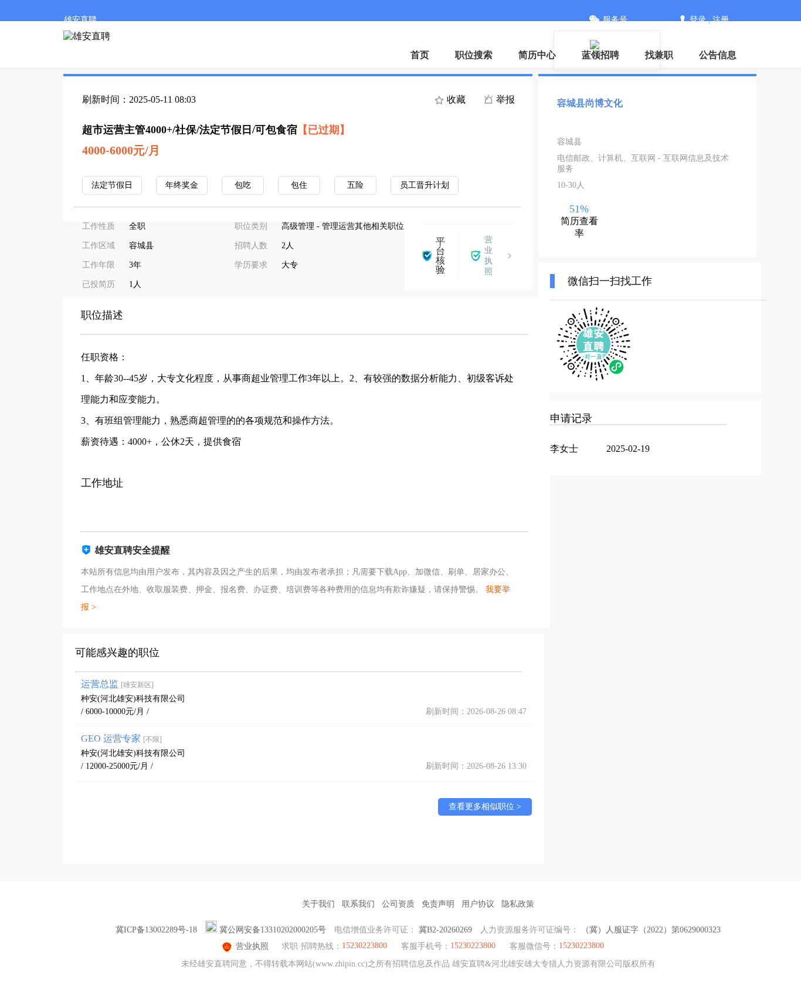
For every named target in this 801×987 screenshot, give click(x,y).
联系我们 (358, 904)
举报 (504, 99)
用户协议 (477, 904)
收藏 (455, 99)
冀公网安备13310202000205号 (272, 929)
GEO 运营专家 (121, 738)
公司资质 (398, 904)
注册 (720, 19)
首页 (419, 55)
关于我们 (318, 904)
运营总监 (117, 684)
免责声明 (438, 904)
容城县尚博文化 (590, 103)
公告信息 (717, 55)
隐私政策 (517, 904)
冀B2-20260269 (445, 929)
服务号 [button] (615, 19)
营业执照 (252, 946)
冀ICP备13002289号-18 (156, 929)
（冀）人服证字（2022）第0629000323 (651, 929)
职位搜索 (474, 55)
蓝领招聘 (600, 55)
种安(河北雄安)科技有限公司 (133, 698)
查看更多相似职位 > (485, 806)
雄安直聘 (80, 19)
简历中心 (537, 55)
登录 (698, 19)
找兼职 (659, 55)
